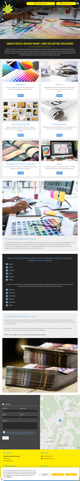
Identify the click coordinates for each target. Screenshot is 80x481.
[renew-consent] (2, 479)
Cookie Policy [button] (8, 475)
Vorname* (4, 408)
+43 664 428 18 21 (47, 456)
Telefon (4, 414)
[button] (66, 3)
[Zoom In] (42, 397)
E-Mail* (22, 414)
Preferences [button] (9, 477)
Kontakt (67, 8)
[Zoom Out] (42, 399)
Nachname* (23, 408)
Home (53, 8)
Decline (58, 474)
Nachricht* (5, 421)
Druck (59, 8)
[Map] (60, 422)
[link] (60, 8)
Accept (70, 474)
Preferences (45, 474)
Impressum (74, 8)
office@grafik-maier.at (48, 458)
